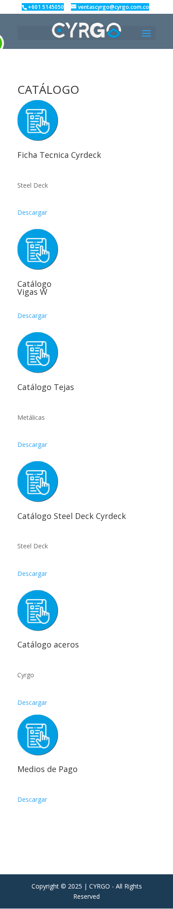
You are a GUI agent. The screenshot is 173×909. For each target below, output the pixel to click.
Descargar (32, 212)
